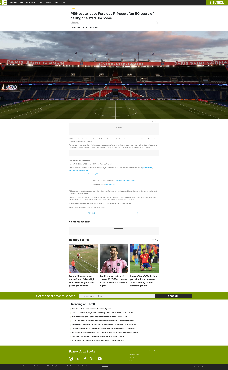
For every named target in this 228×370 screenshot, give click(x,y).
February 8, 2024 (93, 174)
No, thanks (201, 366)
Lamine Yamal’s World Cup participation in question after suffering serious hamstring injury (104, 324)
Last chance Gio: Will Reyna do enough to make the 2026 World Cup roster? (98, 336)
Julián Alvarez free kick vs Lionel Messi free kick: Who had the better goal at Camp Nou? (103, 328)
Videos (41, 2)
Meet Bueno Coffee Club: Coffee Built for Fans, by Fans (91, 309)
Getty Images (153, 121)
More (63, 2)
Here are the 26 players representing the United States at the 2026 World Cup (100, 317)
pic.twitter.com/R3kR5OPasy (78, 170)
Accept (194, 366)
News (21, 2)
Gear (57, 2)
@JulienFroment (147, 168)
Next (137, 213)
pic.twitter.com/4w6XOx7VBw (125, 181)
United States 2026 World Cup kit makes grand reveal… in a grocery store (98, 340)
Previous (91, 213)
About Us (152, 351)
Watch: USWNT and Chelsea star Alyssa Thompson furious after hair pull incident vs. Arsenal (105, 332)
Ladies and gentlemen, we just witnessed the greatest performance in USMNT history (102, 313)
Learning (49, 2)
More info (105, 366)
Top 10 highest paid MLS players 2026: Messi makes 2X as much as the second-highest (103, 320)
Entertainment (31, 2)
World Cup (13, 2)
